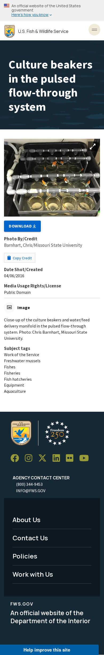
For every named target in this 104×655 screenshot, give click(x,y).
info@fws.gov (30, 490)
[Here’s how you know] (52, 10)
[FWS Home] (9, 31)
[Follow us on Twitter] (44, 458)
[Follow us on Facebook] (16, 458)
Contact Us (30, 537)
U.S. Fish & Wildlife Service (43, 31)
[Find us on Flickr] (71, 458)
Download (21, 226)
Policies (25, 556)
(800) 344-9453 (29, 484)
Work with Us (33, 574)
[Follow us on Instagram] (30, 458)
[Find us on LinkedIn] (58, 458)
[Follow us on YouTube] (86, 458)
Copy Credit (22, 258)
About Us (27, 519)
